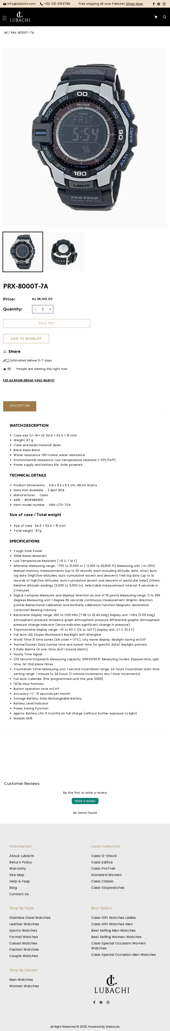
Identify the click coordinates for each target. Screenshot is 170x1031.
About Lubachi (21, 855)
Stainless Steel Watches (30, 917)
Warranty (17, 868)
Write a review (85, 801)
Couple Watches (23, 956)
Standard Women (106, 874)
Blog (13, 887)
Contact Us (19, 894)
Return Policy (20, 862)
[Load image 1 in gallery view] (22, 252)
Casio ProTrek (103, 868)
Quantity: (13, 309)
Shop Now (134, 3)
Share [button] (14, 351)
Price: (9, 299)
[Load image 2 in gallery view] (64, 252)
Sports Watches (23, 930)
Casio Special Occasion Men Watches (123, 954)
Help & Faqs (19, 881)
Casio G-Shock (104, 855)
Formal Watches (23, 936)
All (6, 33)
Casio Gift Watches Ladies (113, 917)
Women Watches (24, 986)
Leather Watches (24, 924)
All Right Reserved (63, 1027)
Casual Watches (23, 943)
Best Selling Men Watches (113, 930)
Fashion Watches (24, 949)
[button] (5, 17)
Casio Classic (102, 881)
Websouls (113, 1027)
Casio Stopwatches (108, 887)
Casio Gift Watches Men (112, 924)
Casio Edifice (102, 862)
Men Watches (21, 979)
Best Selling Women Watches (116, 936)
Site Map (16, 874)
